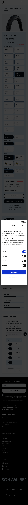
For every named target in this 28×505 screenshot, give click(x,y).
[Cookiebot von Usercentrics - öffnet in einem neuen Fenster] (20, 222)
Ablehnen (14, 282)
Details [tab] (14, 225)
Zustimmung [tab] (5, 225)
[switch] (24, 256)
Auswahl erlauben (14, 277)
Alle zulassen (14, 272)
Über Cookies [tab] (22, 225)
